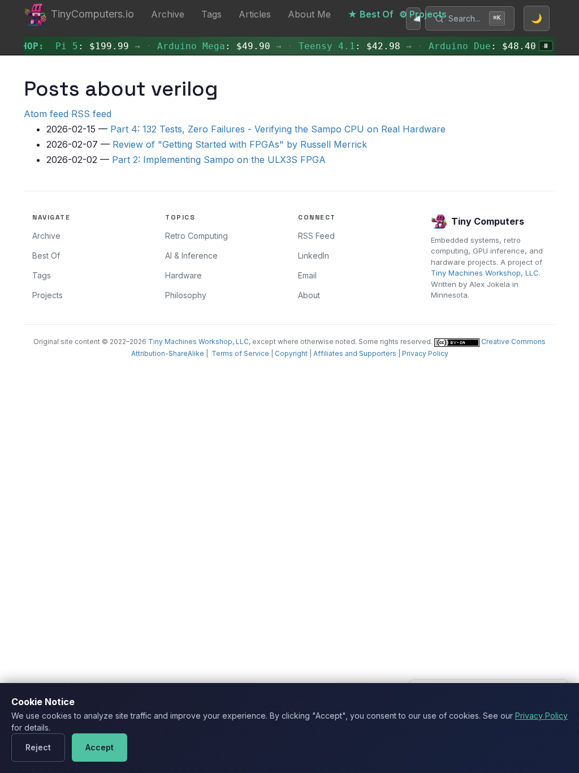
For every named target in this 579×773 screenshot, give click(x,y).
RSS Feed (316, 236)
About (309, 295)
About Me (309, 14)
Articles (255, 14)
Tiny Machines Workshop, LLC (485, 272)
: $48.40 (477, 46)
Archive (167, 14)
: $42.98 (344, 46)
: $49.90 (209, 46)
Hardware (183, 275)
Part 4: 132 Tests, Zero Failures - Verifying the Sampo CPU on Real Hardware (278, 129)
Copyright (291, 353)
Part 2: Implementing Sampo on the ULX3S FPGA (219, 159)
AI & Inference (191, 255)
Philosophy (185, 295)
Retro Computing (196, 236)
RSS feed (91, 113)
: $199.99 (87, 46)
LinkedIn (313, 255)
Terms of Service (240, 353)
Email (307, 275)
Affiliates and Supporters (354, 353)
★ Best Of (371, 14)
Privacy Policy (425, 353)
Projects (47, 295)
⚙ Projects (423, 14)
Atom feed (46, 113)
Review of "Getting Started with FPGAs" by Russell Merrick (240, 144)
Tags (211, 14)
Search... (474, 18)
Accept (99, 747)
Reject (38, 747)
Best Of (46, 255)
